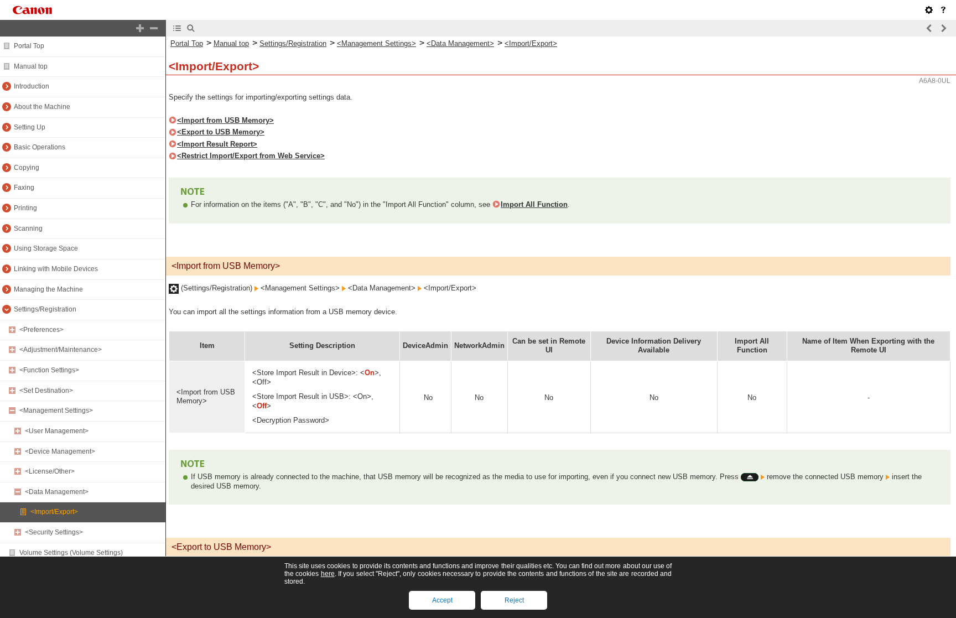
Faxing (24, 187)
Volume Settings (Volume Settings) (71, 553)
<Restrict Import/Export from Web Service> (251, 156)
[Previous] (929, 28)
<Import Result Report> (217, 144)
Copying (26, 168)
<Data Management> (57, 492)
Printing (25, 208)
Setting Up (29, 127)
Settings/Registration (45, 309)
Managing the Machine (48, 289)
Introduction (31, 86)
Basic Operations (39, 147)
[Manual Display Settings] (929, 10)
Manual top (31, 66)
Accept (442, 600)
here (328, 574)
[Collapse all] (154, 28)
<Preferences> (41, 330)
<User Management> (57, 431)
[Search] (191, 28)
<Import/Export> (54, 512)
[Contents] (177, 28)
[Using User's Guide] (943, 10)
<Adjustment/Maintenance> (60, 350)
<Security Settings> (54, 532)
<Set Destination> (46, 390)
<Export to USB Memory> (220, 132)
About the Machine (42, 107)
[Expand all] (140, 28)
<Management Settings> (56, 410)
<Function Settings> (49, 370)
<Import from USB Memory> (225, 120)
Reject (514, 600)
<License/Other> (50, 471)
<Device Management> (60, 451)
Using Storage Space (46, 248)
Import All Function (534, 204)
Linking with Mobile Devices (56, 269)
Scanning (28, 228)
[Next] (943, 28)
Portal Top (29, 46)
